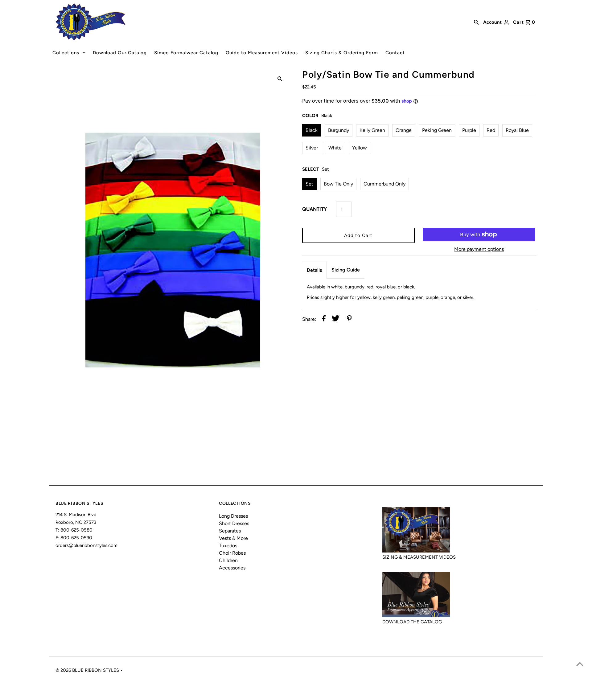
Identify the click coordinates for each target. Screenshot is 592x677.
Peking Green (437, 130)
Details (314, 270)
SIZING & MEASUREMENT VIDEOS (419, 557)
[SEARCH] (476, 21)
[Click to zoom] (280, 78)
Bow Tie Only (338, 184)
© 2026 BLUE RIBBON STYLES (88, 670)
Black (312, 130)
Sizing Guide (345, 270)
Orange (404, 130)
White (335, 148)
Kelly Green (372, 130)
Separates (230, 531)
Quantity (314, 209)
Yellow (359, 148)
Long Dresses (233, 516)
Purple (469, 130)
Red (491, 130)
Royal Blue (517, 130)
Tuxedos (228, 546)
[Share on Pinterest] (349, 319)
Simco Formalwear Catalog (186, 52)
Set (309, 184)
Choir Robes (232, 553)
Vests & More (233, 538)
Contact (395, 52)
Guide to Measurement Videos (262, 52)
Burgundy (338, 130)
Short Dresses (234, 523)
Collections (65, 52)
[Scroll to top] (580, 665)
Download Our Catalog (120, 52)
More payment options (479, 249)
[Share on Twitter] (335, 319)
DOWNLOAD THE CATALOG (412, 622)
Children (228, 560)
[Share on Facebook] (324, 319)
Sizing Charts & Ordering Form (341, 52)
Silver (312, 148)
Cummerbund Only (384, 184)
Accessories (232, 568)
